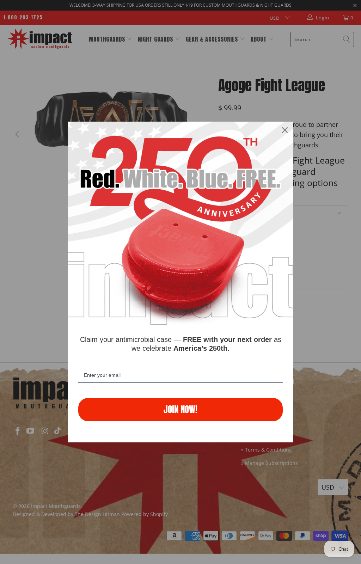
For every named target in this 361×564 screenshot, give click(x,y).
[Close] (284, 130)
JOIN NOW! (180, 409)
